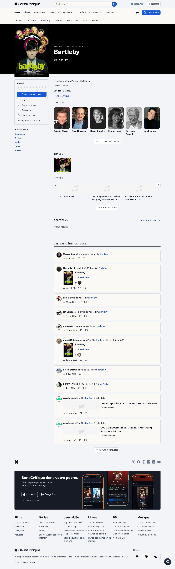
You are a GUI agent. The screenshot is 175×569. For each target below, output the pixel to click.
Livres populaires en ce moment (99, 539)
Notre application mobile (37, 556)
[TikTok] (148, 463)
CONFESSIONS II (146, 526)
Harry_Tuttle (69, 268)
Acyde (66, 398)
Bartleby (82, 46)
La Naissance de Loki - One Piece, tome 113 (124, 532)
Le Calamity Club (96, 526)
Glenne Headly (115, 131)
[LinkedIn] (153, 463)
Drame (74, 46)
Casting (59, 102)
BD (115, 517)
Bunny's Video (70, 384)
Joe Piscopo (150, 131)
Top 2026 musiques (147, 522)
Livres (92, 517)
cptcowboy (69, 326)
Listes (58, 178)
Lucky (42, 530)
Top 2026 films (21, 522)
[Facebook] (138, 463)
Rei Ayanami (69, 369)
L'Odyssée (19, 530)
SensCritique (59, 46)
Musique (143, 517)
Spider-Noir (44, 526)
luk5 (65, 297)
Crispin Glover (61, 131)
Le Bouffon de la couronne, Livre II (97, 532)
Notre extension (58, 556)
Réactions (61, 220)
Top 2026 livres (95, 522)
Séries (43, 517)
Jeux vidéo (71, 517)
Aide (70, 556)
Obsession (19, 526)
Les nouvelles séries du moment (50, 536)
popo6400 (68, 340)
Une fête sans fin (121, 526)
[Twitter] (133, 463)
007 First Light (71, 526)
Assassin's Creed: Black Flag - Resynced (75, 532)
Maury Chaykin (97, 131)
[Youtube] (159, 463)
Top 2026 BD (119, 522)
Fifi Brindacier (70, 312)
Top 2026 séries (47, 522)
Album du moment (146, 534)
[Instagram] (143, 463)
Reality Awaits (144, 530)
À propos (19, 556)
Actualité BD (119, 538)
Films (68, 46)
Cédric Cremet (70, 254)
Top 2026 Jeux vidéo (74, 522)
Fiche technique (61, 96)
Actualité (18, 534)
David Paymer (79, 131)
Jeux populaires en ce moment (74, 539)
